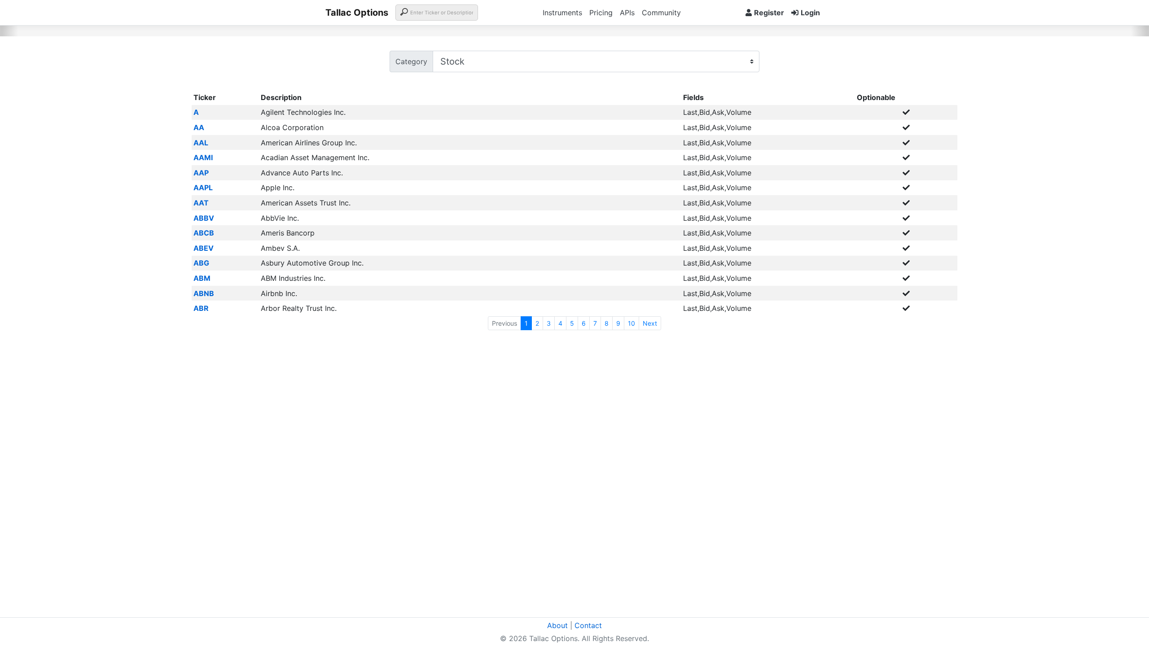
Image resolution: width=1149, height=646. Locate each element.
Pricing (601, 12)
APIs (627, 12)
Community (661, 12)
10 (631, 323)
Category (411, 61)
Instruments (562, 12)
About (557, 625)
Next (650, 323)
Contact (588, 625)
